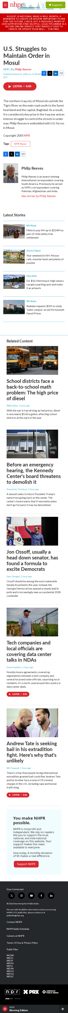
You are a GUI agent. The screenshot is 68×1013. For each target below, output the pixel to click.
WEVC (10, 958)
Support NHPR (26, 864)
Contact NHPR (14, 922)
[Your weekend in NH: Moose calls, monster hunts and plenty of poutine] (14, 256)
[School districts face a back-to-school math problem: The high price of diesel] (32, 360)
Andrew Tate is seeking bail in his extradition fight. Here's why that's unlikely (32, 752)
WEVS (10, 976)
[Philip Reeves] (10, 173)
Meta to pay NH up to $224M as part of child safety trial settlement (45, 234)
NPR (27, 135)
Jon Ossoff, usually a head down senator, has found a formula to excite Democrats (32, 560)
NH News (31, 225)
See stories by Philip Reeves (38, 196)
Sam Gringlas (13, 576)
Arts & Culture (33, 250)
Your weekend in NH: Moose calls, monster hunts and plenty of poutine (45, 259)
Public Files (12, 949)
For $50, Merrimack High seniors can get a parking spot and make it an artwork (45, 284)
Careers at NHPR (15, 936)
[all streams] (63, 1009)
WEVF (10, 960)
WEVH (10, 963)
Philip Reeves (23, 69)
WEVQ (10, 974)
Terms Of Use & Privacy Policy (22, 942)
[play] (5, 1009)
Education (31, 275)
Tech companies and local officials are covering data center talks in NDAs (29, 651)
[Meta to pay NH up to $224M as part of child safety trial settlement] (14, 231)
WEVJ (10, 966)
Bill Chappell (13, 768)
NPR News (20, 143)
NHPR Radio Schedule (18, 929)
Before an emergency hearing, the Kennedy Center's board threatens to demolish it (34, 473)
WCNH (10, 955)
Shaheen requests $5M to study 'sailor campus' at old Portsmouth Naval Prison (45, 309)
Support (57, 4)
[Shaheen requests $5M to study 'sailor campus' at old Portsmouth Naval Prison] (14, 307)
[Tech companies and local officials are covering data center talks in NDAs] (32, 622)
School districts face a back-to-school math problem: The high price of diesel (32, 389)
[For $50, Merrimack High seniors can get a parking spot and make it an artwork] (14, 282)
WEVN (10, 968)
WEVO (10, 971)
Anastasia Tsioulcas (17, 489)
